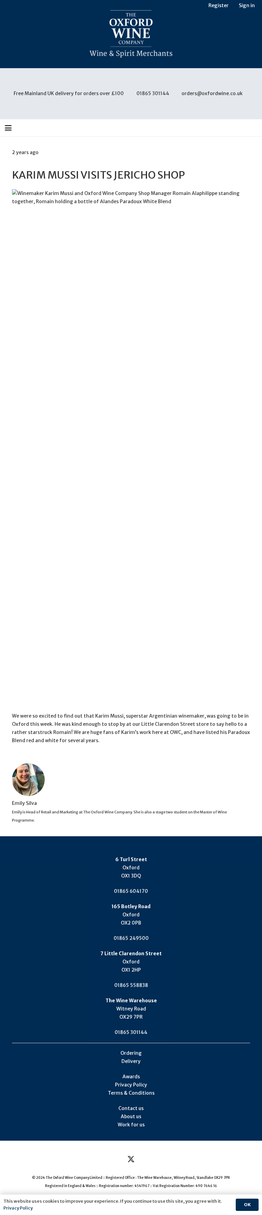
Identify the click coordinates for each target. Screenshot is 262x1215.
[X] (131, 1159)
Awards (131, 1077)
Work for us (131, 1125)
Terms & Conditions (131, 1093)
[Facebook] (112, 1159)
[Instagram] (150, 1159)
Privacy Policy (131, 1085)
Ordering (131, 1053)
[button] (253, 93)
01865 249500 (131, 938)
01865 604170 (131, 891)
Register (218, 5)
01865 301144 (131, 1032)
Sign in (247, 5)
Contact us (131, 1108)
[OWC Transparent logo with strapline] (130, 34)
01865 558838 (131, 985)
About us (131, 1116)
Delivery (131, 1061)
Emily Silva (24, 803)
